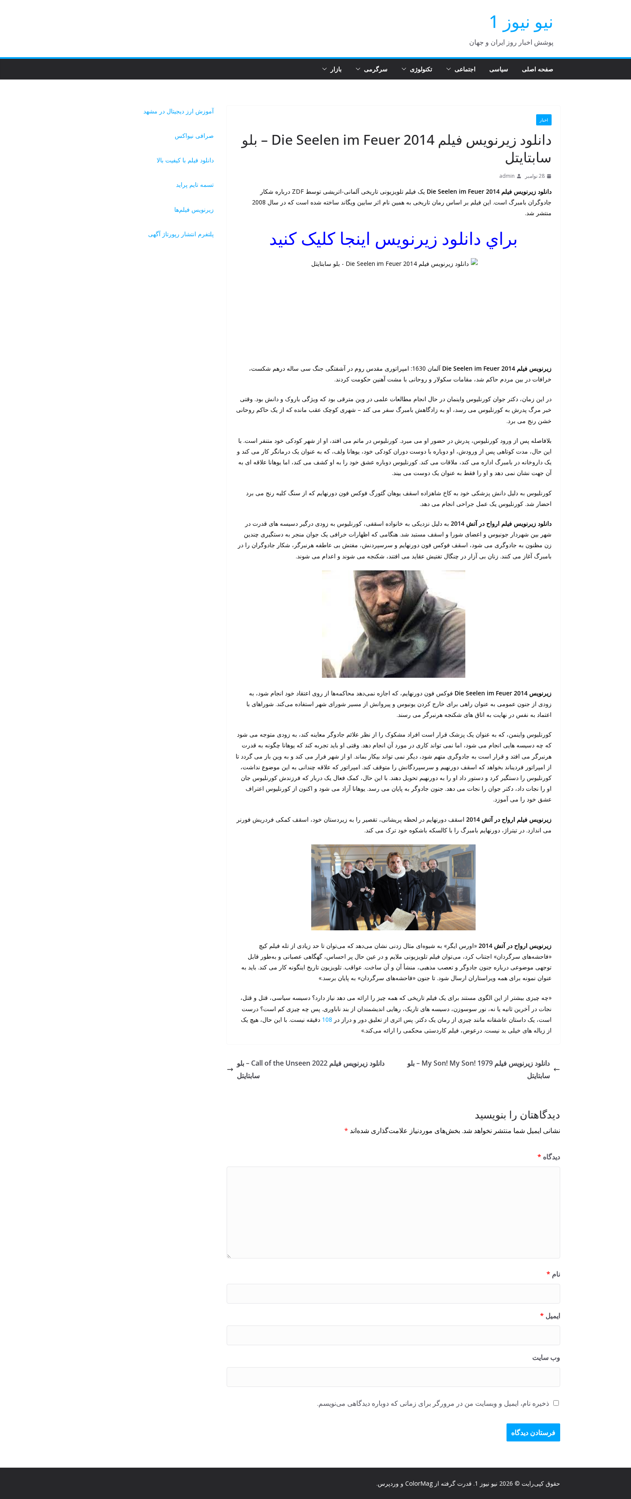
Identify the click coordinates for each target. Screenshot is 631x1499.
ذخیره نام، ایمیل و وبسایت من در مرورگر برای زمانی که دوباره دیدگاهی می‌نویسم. (433, 1403)
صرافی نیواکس (194, 135)
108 (327, 1019)
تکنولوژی (421, 69)
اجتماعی (465, 69)
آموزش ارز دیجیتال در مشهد (178, 111)
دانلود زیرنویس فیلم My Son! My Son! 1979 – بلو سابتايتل (478, 1069)
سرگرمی (376, 69)
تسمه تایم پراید (195, 184)
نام (553, 1274)
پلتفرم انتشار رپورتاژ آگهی (181, 234)
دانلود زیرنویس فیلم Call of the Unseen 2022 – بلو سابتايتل (311, 1069)
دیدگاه (548, 1156)
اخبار (544, 120)
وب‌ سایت (546, 1357)
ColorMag (419, 1483)
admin (507, 176)
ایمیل (550, 1315)
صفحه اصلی (537, 69)
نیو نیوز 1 (521, 21)
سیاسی (498, 69)
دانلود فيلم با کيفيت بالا (185, 160)
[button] (450, 69)
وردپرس (388, 1483)
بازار (336, 69)
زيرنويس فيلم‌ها (194, 209)
